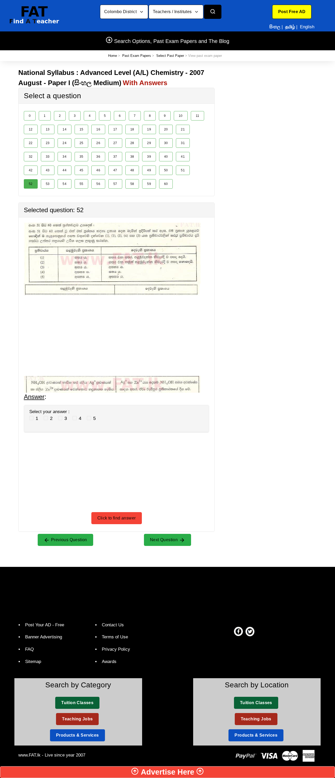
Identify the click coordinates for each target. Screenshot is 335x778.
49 (149, 170)
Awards (109, 661)
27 (115, 143)
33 (48, 156)
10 (181, 116)
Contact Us (113, 624)
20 (166, 129)
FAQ (29, 649)
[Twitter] (250, 631)
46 (98, 170)
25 (81, 143)
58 (132, 184)
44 (64, 170)
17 (115, 129)
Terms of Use (115, 636)
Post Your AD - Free (44, 624)
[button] (292, 12)
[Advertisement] (116, 332)
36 (98, 156)
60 (166, 184)
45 (81, 170)
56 (98, 184)
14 (64, 129)
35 (81, 156)
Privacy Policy (116, 649)
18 (132, 129)
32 (31, 156)
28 (132, 143)
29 (149, 143)
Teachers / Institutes (173, 11)
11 (197, 116)
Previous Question (68, 540)
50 (166, 170)
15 (81, 129)
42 (31, 170)
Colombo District (121, 11)
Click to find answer (116, 518)
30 (166, 143)
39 (149, 156)
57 (115, 184)
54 (64, 184)
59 (149, 184)
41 (183, 156)
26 (98, 143)
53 (48, 184)
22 (31, 143)
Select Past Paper (170, 56)
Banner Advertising (43, 636)
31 (183, 143)
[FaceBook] (238, 631)
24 (64, 143)
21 (183, 129)
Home (112, 56)
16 (98, 129)
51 (183, 170)
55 (81, 184)
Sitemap (33, 661)
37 (115, 156)
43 (48, 170)
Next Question (164, 540)
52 (31, 184)
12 (31, 129)
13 (48, 129)
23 (48, 143)
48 (132, 170)
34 (64, 156)
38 (132, 156)
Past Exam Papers (136, 56)
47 (115, 170)
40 (166, 156)
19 (149, 129)
